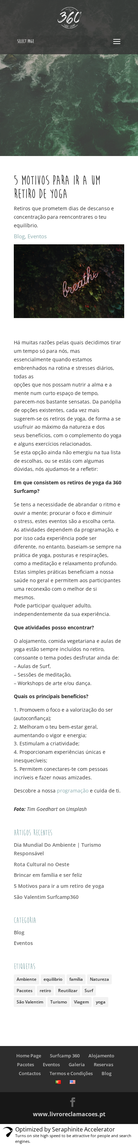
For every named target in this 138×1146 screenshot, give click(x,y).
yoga (100, 1002)
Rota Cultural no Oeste (41, 864)
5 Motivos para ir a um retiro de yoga (59, 886)
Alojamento (101, 1055)
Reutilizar (67, 991)
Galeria (77, 1064)
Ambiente (26, 979)
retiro (45, 991)
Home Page (28, 1055)
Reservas (103, 1064)
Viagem (81, 1002)
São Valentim (30, 1002)
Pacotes (25, 991)
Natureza (99, 979)
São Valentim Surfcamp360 (46, 897)
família (76, 979)
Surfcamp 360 (65, 1055)
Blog (19, 236)
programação (72, 790)
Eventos (37, 236)
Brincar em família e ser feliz (48, 875)
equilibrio (53, 979)
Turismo (58, 1002)
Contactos (30, 1073)
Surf (89, 991)
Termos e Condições (71, 1073)
